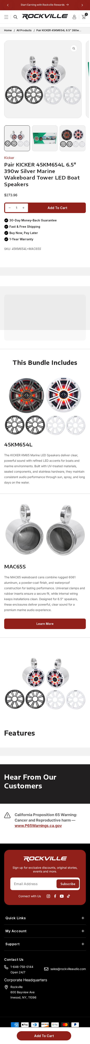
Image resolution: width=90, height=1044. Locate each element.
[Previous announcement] (7, 5)
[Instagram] (48, 896)
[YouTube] (61, 896)
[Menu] (8, 17)
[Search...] (15, 17)
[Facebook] (55, 896)
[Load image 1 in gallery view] (17, 138)
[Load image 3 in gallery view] (72, 138)
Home (8, 30)
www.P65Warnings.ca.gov (38, 825)
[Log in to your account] (75, 17)
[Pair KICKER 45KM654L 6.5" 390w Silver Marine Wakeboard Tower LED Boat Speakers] (9, 208)
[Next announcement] (82, 5)
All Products (24, 30)
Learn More (45, 623)
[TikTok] (68, 896)
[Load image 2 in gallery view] (45, 138)
